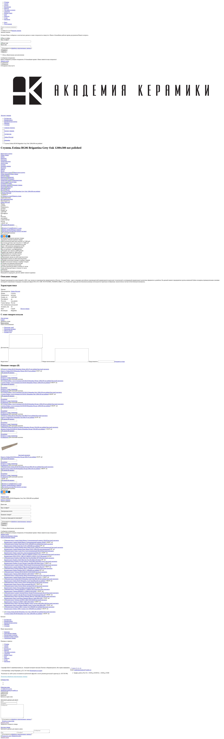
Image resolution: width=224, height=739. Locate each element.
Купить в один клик (8, 721)
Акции (6, 3)
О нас (6, 18)
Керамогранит (8, 621)
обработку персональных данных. (21, 48)
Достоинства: (5, 347)
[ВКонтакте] (2, 236)
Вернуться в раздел (6, 172)
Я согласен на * (17, 719)
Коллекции (7, 7)
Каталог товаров (6, 115)
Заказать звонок (16, 30)
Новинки (7, 632)
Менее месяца (8, 330)
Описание (4, 179)
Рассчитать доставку (20, 231)
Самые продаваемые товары (9, 536)
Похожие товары (6, 185)
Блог (5, 14)
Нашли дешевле (16, 229)
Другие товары (24, 308)
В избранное (4, 379)
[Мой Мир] (7, 236)
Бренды (6, 8)
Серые (3, 320)
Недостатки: (4, 361)
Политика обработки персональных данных (14, 676)
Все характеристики (7, 199)
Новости (6, 16)
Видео (2, 190)
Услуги (6, 5)
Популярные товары (10, 633)
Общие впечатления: (48, 361)
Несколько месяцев (10, 329)
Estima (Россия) (5, 202)
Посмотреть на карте (36, 670)
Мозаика (6, 624)
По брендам (7, 619)
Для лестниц (4, 318)
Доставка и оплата (9, 10)
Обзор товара (5, 174)
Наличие (3, 186)
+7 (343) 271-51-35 (6, 30)
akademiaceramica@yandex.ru (82, 670)
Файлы (3, 188)
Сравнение (14, 377)
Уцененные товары (10, 638)
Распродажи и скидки (10, 635)
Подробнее (4, 376)
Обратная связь (5, 687)
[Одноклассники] (4, 236)
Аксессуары (4, 182)
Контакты (7, 19)
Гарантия (7, 11)
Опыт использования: (7, 324)
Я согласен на (17, 48)
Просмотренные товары (8, 537)
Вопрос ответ (8, 13)
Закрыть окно (5, 61)
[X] (9, 236)
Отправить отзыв (119, 361)
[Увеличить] (20, 191)
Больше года (8, 332)
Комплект (4, 177)
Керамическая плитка (10, 623)
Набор (2, 175)
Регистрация (8, 24)
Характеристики (6, 180)
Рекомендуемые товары (11, 636)
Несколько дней (9, 327)
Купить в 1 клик (17, 228)
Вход (5, 22)
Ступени (6, 626)
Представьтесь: (93, 361)
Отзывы (6, 2)
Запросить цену (16, 736)
